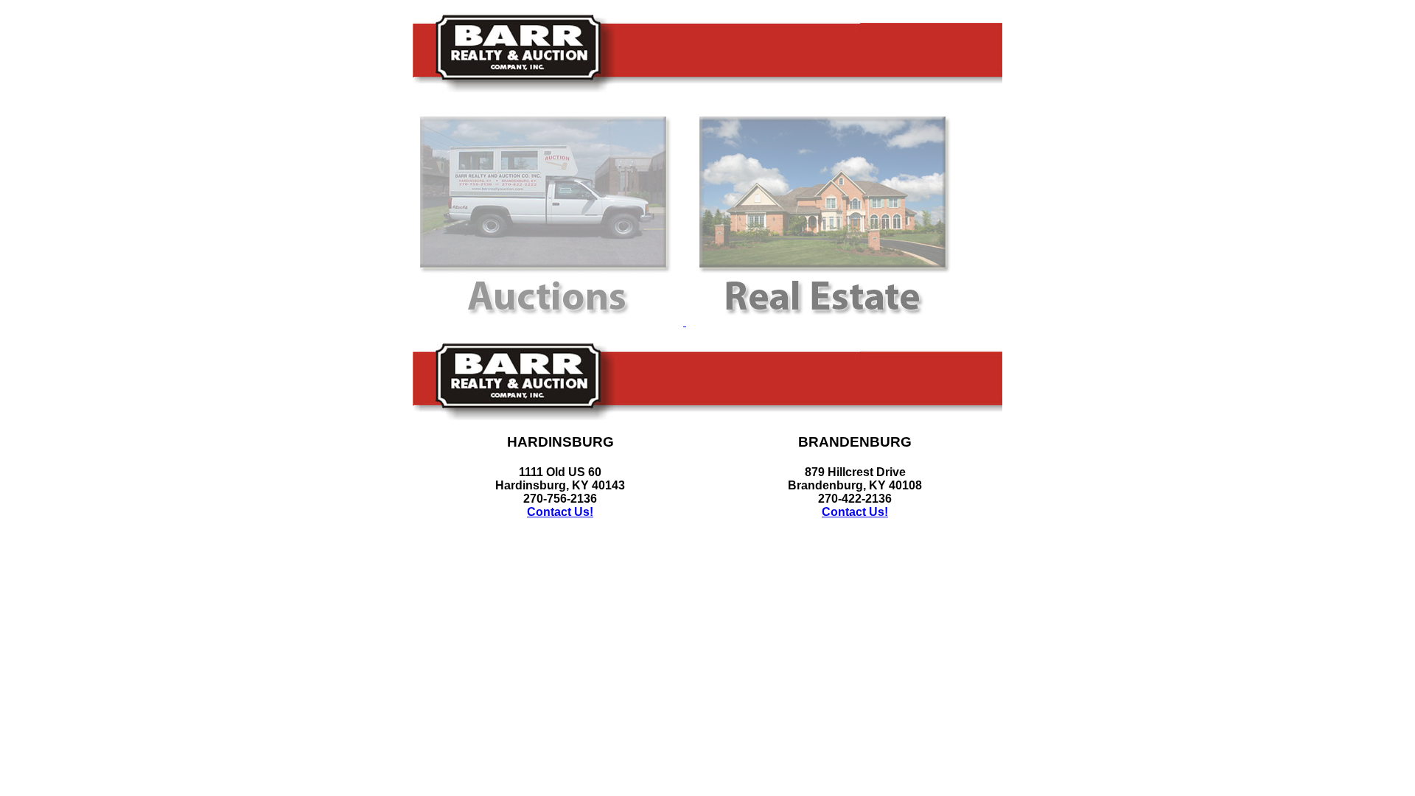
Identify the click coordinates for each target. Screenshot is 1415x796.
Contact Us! (560, 512)
